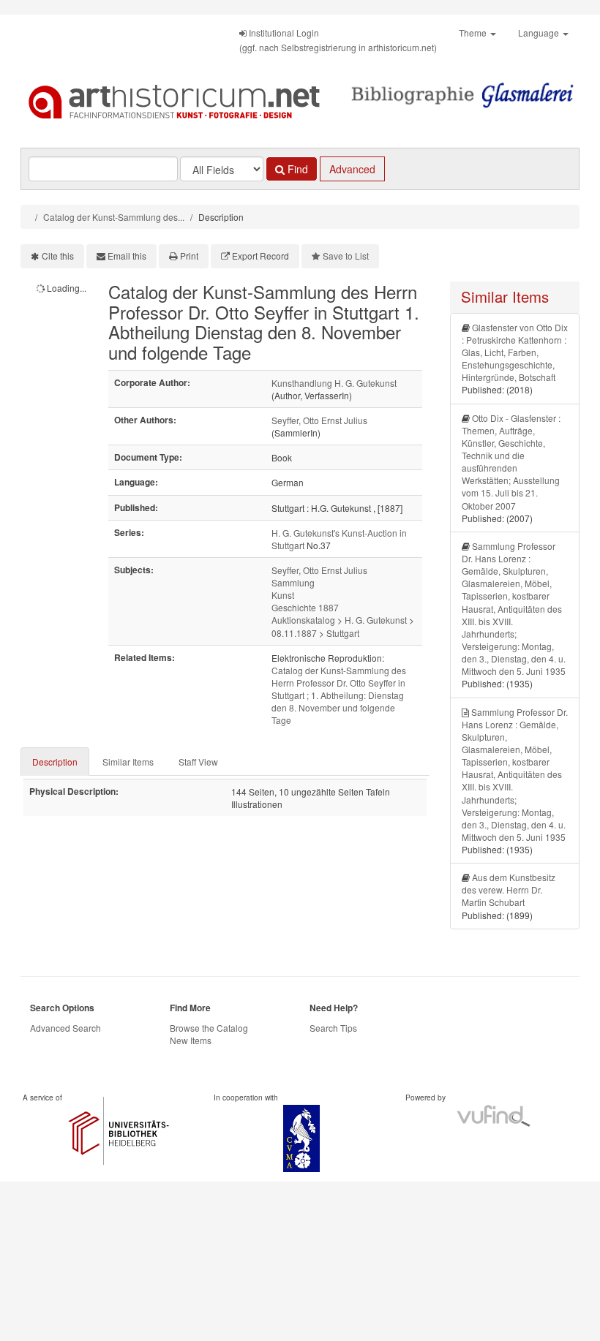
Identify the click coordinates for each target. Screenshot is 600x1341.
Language (539, 32)
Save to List (346, 255)
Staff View (198, 761)
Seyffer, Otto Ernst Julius (319, 420)
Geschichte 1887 (305, 607)
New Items (190, 1040)
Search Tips (333, 1027)
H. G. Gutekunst (376, 619)
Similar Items (128, 761)
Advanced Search (65, 1027)
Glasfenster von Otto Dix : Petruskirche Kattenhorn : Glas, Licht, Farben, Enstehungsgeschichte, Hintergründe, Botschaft (515, 352)
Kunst (282, 595)
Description (55, 761)
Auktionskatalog (303, 619)
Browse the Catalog (209, 1027)
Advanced (352, 169)
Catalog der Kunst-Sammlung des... (113, 217)
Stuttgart (342, 633)
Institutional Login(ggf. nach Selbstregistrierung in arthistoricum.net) (338, 39)
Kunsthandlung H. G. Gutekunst (334, 383)
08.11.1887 (294, 633)
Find (296, 169)
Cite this (58, 255)
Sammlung (293, 582)
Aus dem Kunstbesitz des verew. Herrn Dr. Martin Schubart (508, 889)
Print (189, 255)
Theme (474, 32)
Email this (127, 255)
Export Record (260, 255)
